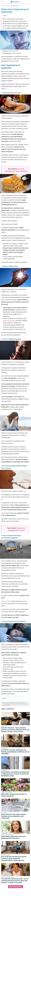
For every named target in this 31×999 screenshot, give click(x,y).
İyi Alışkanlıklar (15, 5)
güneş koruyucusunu (9, 320)
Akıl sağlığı (4, 726)
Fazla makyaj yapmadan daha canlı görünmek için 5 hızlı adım (13, 837)
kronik (3, 378)
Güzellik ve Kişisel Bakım (7, 834)
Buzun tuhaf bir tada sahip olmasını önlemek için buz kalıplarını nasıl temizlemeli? (13, 816)
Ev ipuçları (4, 770)
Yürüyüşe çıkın (5, 601)
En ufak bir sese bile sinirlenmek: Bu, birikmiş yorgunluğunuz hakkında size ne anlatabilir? (15, 752)
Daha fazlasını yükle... (15, 886)
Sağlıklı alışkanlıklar (5, 5)
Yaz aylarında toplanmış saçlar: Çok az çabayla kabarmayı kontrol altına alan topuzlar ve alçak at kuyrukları (14, 880)
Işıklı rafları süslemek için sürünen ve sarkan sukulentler (14, 795)
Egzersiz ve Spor (5, 855)
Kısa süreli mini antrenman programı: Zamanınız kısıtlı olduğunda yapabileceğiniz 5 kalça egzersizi (14, 858)
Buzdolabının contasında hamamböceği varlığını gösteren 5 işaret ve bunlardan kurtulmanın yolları (15, 774)
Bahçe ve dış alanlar (6, 792)
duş (9, 669)
